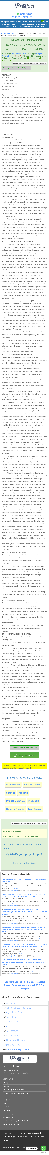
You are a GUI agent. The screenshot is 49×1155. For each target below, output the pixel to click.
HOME (3, 22)
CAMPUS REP (9, 26)
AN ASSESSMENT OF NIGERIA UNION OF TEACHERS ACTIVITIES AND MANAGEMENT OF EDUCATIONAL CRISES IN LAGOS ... (24, 962)
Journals (23, 792)
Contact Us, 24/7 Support (11, 1124)
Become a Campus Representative (14, 1114)
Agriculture (11, 1017)
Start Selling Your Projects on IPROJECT (16, 1121)
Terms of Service (8, 1147)
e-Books (10, 792)
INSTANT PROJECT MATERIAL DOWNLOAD (30, 63)
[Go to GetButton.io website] (43, 1152)
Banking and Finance (16, 1040)
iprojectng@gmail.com (15, 1070)
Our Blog (5, 1083)
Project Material (13, 890)
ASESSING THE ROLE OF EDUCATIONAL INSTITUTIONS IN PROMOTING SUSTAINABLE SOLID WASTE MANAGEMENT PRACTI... (23, 929)
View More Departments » (19, 1049)
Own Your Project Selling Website (13, 1090)
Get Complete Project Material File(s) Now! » (16, 68)
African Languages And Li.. (18, 1008)
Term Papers (34, 809)
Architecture (12, 1031)
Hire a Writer (6, 1110)
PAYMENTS (14, 24)
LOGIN (42, 26)
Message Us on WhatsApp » (27, 756)
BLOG (37, 26)
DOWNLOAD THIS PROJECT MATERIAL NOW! (29, 824)
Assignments (13, 784)
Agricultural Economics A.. (19, 1012)
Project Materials (15, 801)
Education (10, 33)
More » (16, 888)
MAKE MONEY (41, 24)
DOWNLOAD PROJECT (27, 24)
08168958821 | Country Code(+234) (19, 1073)
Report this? (15, 56)
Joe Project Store (18, 54)
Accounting (11, 1003)
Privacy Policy (20, 1147)
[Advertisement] (32, 84)
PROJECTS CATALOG (13, 22)
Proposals (33, 801)
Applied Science (14, 1026)
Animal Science (13, 1021)
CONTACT (19, 26)
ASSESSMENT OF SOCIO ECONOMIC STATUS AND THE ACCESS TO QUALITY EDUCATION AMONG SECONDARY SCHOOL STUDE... (25, 912)
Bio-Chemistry (13, 1045)
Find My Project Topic (10, 1107)
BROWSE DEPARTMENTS (33, 22)
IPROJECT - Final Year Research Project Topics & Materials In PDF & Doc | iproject (24, 1136)
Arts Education (13, 1035)
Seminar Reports (15, 809)
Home (3, 33)
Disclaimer (6, 1086)
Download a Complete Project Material (15, 1093)
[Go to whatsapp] (43, 1148)
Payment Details (8, 1117)
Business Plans (32, 784)
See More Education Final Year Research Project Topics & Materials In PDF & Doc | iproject (25, 985)
